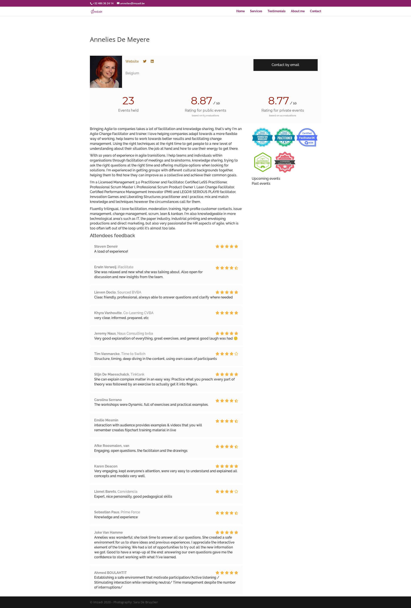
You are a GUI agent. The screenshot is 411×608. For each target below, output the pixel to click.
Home (240, 11)
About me (298, 11)
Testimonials (277, 11)
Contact (315, 11)
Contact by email (285, 65)
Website (132, 61)
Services (256, 11)
